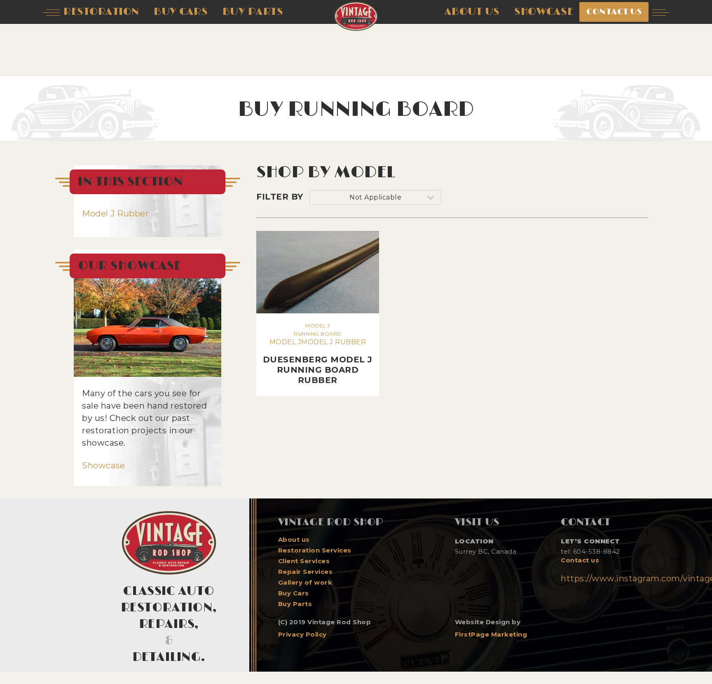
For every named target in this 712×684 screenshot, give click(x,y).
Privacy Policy (302, 634)
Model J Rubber (115, 214)
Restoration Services (314, 550)
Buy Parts (295, 604)
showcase (543, 11)
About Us (472, 11)
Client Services (304, 561)
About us (294, 539)
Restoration (101, 11)
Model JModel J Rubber (317, 353)
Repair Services (305, 572)
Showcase (103, 465)
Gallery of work (305, 582)
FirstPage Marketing (491, 634)
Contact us (580, 560)
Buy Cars (293, 593)
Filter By (279, 197)
